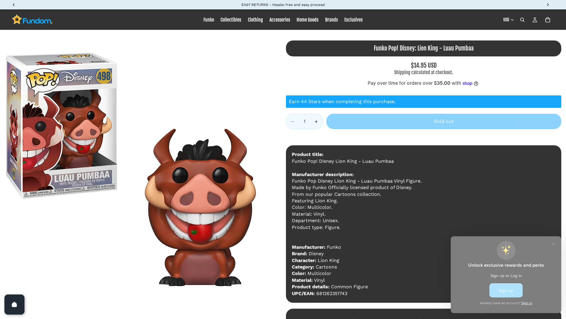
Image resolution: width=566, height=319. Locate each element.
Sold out (444, 121)
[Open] (14, 304)
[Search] (522, 19)
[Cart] (547, 19)
